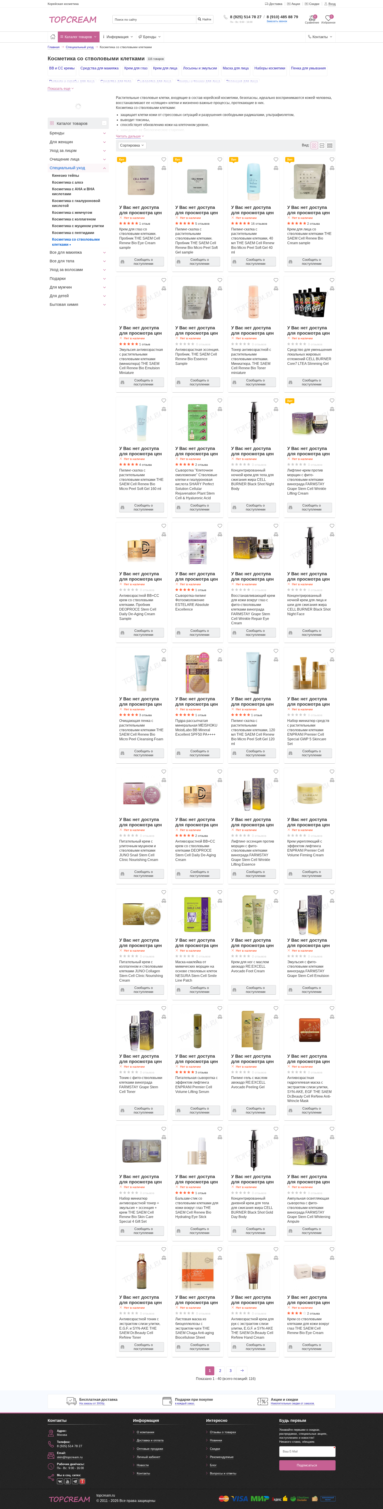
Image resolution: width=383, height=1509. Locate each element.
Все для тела (62, 261)
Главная (54, 47)
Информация (117, 37)
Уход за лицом (63, 150)
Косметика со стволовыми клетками (76, 242)
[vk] (60, 1481)
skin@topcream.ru (70, 1457)
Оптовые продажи (150, 1448)
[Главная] (53, 36)
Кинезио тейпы (65, 175)
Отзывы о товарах (223, 1432)
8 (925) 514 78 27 (246, 17)
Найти (206, 19)
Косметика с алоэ (67, 182)
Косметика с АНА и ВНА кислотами (73, 191)
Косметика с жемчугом (72, 212)
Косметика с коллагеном (74, 219)
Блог (213, 1465)
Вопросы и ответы (223, 1473)
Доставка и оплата (150, 1440)
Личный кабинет (148, 1457)
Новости (143, 1465)
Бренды (149, 37)
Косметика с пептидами (73, 233)
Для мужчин (61, 287)
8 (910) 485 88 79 (282, 17)
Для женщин (61, 142)
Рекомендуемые (222, 1457)
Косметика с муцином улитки (78, 226)
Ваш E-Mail (290, 1451)
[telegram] (75, 1481)
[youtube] (67, 1481)
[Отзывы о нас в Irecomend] (82, 1481)
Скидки (215, 1448)
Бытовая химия (64, 304)
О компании (145, 1432)
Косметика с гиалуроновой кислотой (76, 203)
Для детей (59, 296)
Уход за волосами (66, 269)
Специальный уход (67, 168)
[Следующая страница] (241, 1370)
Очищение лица (64, 159)
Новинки (216, 1440)
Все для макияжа (66, 252)
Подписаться (307, 1465)
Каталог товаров (78, 37)
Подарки (58, 278)
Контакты (320, 37)
